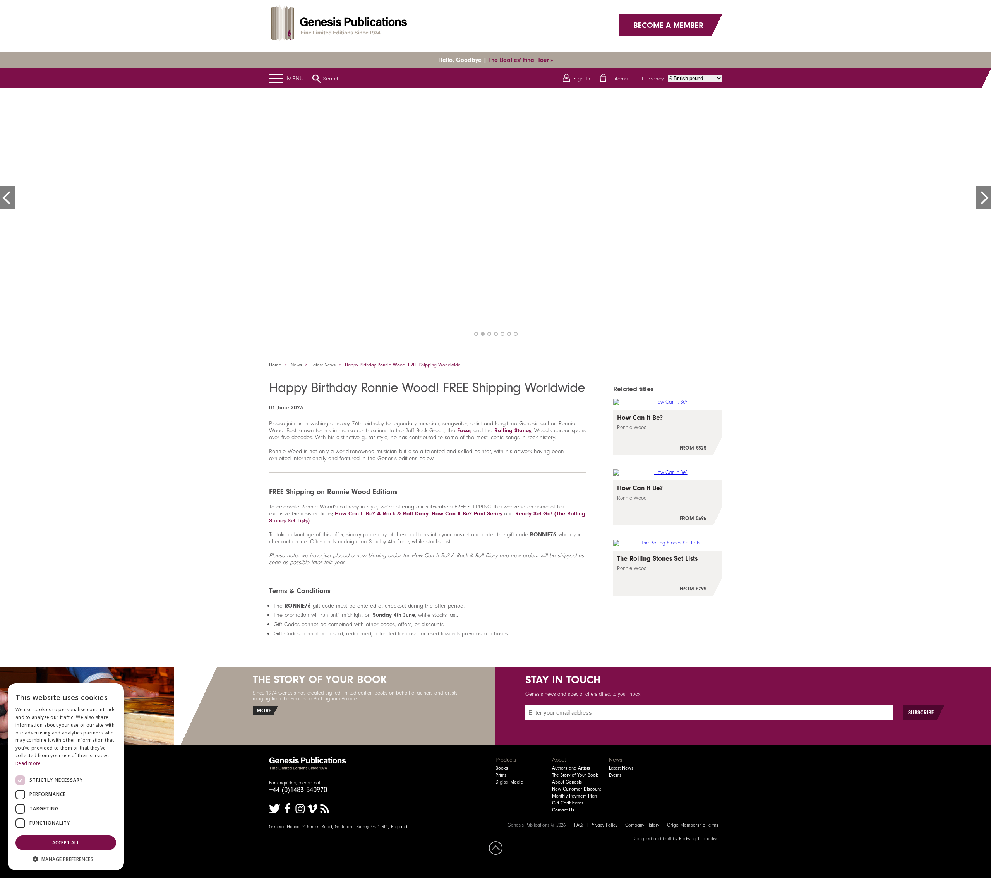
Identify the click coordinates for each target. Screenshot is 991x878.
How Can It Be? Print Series (467, 513)
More (264, 711)
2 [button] (483, 334)
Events (615, 775)
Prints (501, 775)
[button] (65, 859)
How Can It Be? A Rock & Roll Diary (382, 513)
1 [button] (476, 334)
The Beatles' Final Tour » (521, 59)
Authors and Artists (571, 768)
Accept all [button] (65, 842)
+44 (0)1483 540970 (298, 790)
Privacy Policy (603, 825)
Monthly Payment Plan (574, 796)
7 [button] (516, 334)
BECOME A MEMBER (668, 24)
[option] (495, 215)
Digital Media (509, 782)
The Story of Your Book (575, 775)
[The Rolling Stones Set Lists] (667, 573)
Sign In (582, 78)
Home (275, 365)
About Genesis (567, 782)
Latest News (323, 365)
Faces (464, 430)
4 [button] (496, 334)
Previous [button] (7, 197)
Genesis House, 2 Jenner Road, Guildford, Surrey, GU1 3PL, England (338, 826)
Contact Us (563, 810)
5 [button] (502, 334)
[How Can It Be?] (667, 432)
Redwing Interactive (699, 838)
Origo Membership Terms (692, 825)
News (296, 365)
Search (331, 78)
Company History (642, 825)
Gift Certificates (567, 803)
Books (502, 768)
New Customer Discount (576, 789)
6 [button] (509, 334)
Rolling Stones (512, 430)
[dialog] (66, 776)
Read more (28, 763)
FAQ (578, 825)
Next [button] (983, 197)
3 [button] (489, 334)
